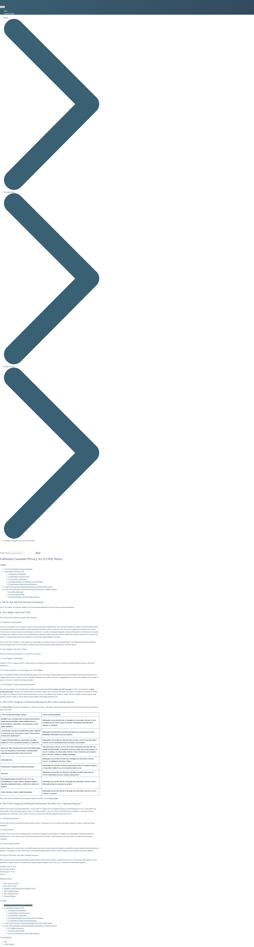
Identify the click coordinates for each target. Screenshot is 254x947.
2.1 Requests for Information (17, 574)
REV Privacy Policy (10, 886)
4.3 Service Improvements (16, 594)
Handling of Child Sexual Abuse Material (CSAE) (20, 888)
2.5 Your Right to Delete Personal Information (22, 584)
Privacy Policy (8, 707)
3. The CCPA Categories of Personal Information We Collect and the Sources (28, 587)
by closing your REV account (61, 689)
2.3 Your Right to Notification (17, 579)
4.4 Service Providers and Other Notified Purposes (24, 597)
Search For (3, 553)
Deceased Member (10, 896)
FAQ (5, 11)
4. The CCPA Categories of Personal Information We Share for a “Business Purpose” (30, 589)
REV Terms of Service (11, 883)
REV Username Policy (11, 891)
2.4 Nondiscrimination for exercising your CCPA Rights (25, 582)
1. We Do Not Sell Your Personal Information (18, 569)
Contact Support (9, 13)
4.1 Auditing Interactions (15, 592)
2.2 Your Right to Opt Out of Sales (19, 576)
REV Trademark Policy (11, 893)
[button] (1, 874)
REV (9, 937)
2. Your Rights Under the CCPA (14, 571)
